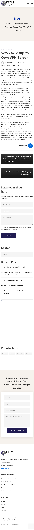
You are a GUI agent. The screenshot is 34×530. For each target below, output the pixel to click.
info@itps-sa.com (6, 462)
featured (12, 353)
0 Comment (16, 65)
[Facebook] (3, 519)
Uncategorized (21, 23)
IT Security (20, 353)
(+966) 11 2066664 (7, 465)
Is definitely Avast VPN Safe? (14, 267)
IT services (28, 353)
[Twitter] (14, 519)
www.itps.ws (5, 468)
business (4, 353)
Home (8, 23)
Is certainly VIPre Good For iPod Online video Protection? (18, 273)
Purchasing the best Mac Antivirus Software (16, 292)
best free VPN (5, 107)
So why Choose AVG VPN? (13, 280)
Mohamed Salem (8, 62)
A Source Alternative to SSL (14, 285)
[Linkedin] (9, 519)
